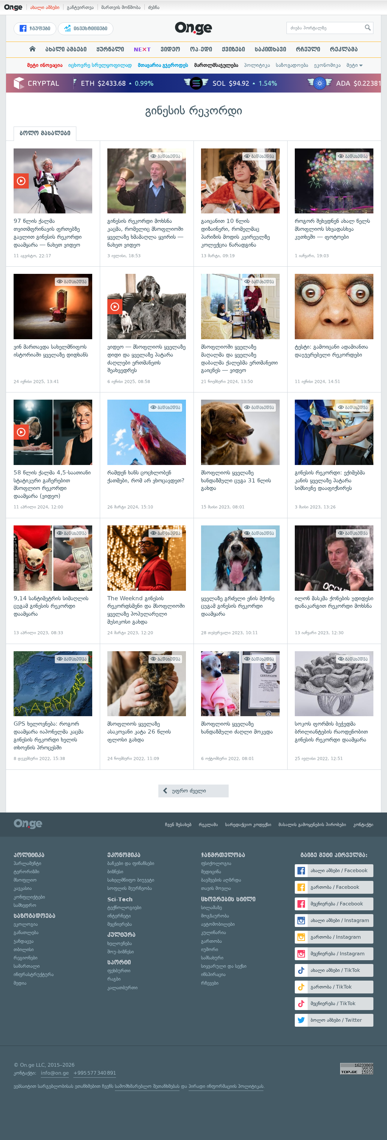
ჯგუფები (39, 28)
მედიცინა (211, 871)
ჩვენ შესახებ (178, 824)
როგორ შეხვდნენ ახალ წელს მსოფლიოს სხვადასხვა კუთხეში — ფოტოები (334, 204)
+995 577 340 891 (94, 1073)
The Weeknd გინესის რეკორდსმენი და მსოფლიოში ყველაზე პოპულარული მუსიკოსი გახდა (147, 581)
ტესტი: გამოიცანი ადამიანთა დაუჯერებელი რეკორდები (334, 329)
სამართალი (27, 966)
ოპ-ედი (201, 49)
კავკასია (23, 888)
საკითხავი (270, 49)
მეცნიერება (119, 924)
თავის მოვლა (216, 888)
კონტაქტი (363, 824)
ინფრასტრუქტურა (34, 974)
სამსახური (212, 958)
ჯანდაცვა (24, 941)
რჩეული (308, 49)
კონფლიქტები (29, 897)
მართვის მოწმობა (121, 7)
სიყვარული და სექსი (223, 966)
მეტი (352, 65)
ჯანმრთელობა (223, 855)
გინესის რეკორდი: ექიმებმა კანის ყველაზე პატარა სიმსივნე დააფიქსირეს (334, 455)
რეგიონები (25, 958)
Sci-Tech (120, 899)
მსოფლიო (25, 880)
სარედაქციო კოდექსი (248, 824)
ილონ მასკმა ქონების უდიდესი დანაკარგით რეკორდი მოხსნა (334, 581)
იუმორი (209, 949)
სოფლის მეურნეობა (129, 888)
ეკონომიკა (327, 65)
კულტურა (121, 935)
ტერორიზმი (26, 871)
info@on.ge (55, 1073)
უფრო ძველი (188, 790)
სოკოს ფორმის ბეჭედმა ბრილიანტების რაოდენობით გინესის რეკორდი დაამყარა (334, 706)
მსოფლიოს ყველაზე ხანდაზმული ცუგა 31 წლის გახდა (240, 455)
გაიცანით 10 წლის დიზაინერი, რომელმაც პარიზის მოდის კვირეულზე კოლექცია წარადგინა (240, 204)
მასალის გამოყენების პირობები (312, 824)
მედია (20, 983)
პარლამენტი (27, 863)
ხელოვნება (119, 943)
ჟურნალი (110, 49)
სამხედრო (25, 905)
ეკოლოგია (26, 924)
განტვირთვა (80, 7)
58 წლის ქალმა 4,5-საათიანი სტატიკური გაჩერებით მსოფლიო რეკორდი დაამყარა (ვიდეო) (53, 455)
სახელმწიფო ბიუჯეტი (130, 880)
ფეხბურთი (118, 970)
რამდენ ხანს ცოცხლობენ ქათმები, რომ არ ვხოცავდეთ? (147, 455)
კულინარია (213, 932)
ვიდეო (170, 49)
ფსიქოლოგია (216, 863)
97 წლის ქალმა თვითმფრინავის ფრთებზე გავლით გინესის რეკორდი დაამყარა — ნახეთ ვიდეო (53, 204)
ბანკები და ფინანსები (130, 863)
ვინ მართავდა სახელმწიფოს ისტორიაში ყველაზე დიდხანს (53, 329)
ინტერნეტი (119, 916)
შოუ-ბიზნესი (120, 952)
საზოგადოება (292, 65)
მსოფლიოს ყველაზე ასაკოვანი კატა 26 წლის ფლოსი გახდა (147, 706)
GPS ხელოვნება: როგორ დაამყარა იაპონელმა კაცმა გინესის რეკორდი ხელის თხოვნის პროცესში (53, 706)
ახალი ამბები (44, 7)
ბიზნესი (115, 871)
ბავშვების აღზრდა (221, 880)
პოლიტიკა (257, 65)
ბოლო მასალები (45, 133)
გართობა (211, 941)
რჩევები (209, 983)
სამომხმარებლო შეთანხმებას (147, 1086)
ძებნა (153, 7)
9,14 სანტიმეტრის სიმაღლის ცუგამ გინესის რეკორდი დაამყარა (53, 581)
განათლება (26, 932)
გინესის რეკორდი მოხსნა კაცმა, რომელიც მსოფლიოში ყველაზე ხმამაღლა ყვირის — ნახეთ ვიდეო (147, 204)
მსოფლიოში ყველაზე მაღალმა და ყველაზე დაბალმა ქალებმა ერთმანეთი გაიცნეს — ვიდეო (240, 329)
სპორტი (119, 962)
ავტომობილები (218, 924)
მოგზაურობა (215, 916)
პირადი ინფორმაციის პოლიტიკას (226, 1086)
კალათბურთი (122, 987)
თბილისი (24, 949)
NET (142, 49)
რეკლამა (344, 49)
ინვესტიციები (89, 28)
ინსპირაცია (213, 974)
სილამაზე (211, 907)
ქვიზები (233, 49)
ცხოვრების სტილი (228, 899)
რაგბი (114, 979)
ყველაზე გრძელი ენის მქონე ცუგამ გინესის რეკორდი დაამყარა (240, 581)
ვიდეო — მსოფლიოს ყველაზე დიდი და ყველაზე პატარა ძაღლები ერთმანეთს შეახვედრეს (147, 329)
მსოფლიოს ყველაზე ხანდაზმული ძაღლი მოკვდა (240, 706)
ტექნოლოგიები (124, 907)
